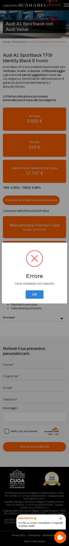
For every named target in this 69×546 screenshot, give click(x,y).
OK (34, 294)
